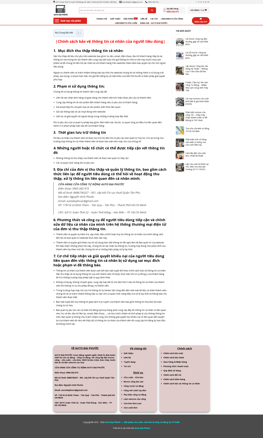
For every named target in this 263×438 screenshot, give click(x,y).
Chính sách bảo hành (173, 357)
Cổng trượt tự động (134, 386)
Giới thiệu (115, 19)
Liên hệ (144, 19)
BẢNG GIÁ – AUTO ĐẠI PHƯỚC (153, 23)
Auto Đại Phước (142, 428)
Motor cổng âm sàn (133, 381)
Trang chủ (101, 19)
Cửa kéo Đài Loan (132, 403)
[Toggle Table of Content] (77, 33)
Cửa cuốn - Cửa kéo (133, 377)
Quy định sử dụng (172, 370)
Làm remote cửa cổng (172, 19)
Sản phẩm (128, 19)
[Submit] (152, 10)
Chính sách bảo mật (173, 353)
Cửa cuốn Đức (131, 407)
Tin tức (154, 19)
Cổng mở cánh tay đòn (135, 390)
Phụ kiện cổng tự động (135, 394)
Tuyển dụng (129, 362)
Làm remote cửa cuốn (126, 23)
